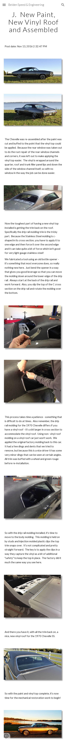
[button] (4, 4)
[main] (33, 22)
